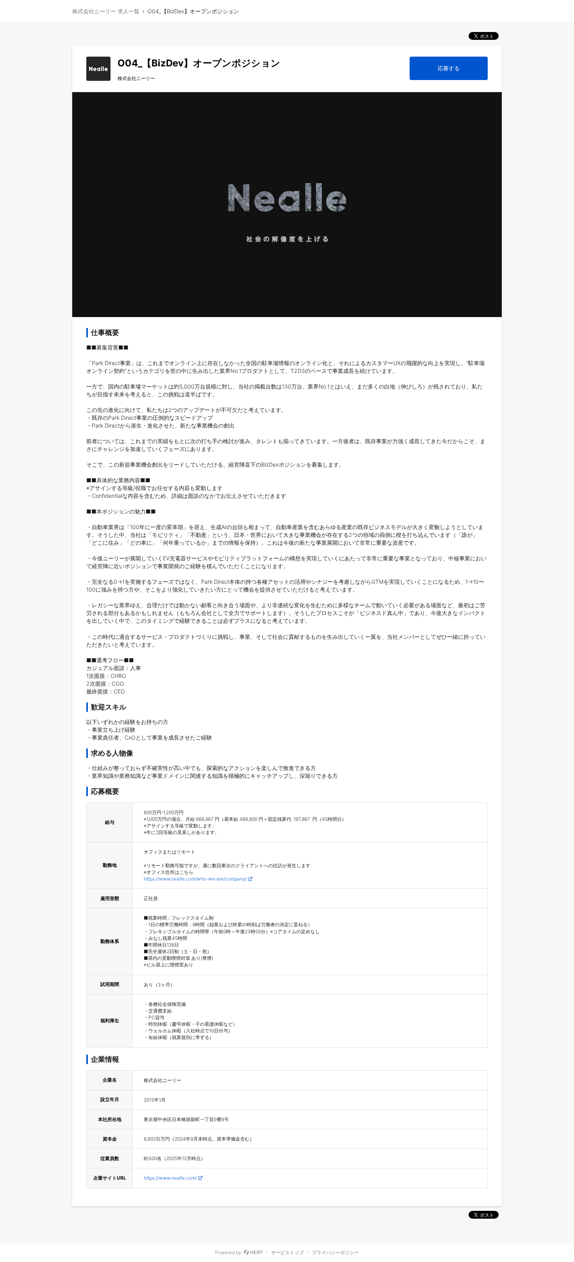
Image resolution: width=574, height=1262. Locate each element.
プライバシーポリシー (335, 1252)
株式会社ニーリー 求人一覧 (105, 11)
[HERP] (253, 1252)
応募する (449, 68)
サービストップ (287, 1252)
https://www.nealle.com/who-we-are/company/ (195, 879)
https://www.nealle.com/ (170, 1178)
